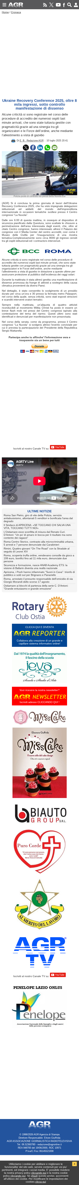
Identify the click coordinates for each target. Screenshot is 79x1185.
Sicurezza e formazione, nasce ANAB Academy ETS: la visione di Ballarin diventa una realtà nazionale (35, 567)
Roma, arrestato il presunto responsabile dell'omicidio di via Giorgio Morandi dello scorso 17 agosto (38, 580)
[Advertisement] (39, 55)
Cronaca (16, 12)
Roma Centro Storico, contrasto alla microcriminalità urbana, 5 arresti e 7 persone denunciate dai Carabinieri (39, 543)
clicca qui (40, 1181)
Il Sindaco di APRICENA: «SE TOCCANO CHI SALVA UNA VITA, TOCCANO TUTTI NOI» (37, 526)
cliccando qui (38, 1172)
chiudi (34, 1175)
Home (5, 12)
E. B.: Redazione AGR (32, 140)
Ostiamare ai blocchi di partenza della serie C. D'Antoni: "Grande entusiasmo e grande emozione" (36, 587)
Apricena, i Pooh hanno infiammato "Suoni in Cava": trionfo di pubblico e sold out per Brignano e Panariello (39, 573)
